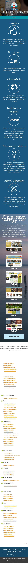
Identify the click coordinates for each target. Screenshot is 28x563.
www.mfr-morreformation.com (11, 480)
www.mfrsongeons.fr (8, 500)
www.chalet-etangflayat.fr (10, 369)
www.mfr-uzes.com (8, 507)
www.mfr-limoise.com (9, 465)
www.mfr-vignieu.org (8, 441)
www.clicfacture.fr (8, 376)
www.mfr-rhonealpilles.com (10, 409)
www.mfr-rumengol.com (9, 471)
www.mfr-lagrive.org (8, 432)
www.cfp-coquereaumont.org (10, 517)
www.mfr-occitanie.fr (8, 526)
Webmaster (15, 560)
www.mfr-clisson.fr (8, 453)
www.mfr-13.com (8, 411)
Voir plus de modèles (14, 336)
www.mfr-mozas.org (8, 443)
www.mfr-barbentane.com (10, 407)
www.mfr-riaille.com (9, 457)
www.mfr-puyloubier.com (9, 403)
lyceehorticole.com (8, 426)
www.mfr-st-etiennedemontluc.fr (12, 455)
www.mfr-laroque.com (9, 405)
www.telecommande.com (9, 378)
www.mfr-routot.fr (8, 515)
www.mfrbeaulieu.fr (8, 498)
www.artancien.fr (8, 365)
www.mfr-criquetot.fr (8, 519)
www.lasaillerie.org (9, 387)
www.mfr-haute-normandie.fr (10, 513)
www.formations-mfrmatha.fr (10, 486)
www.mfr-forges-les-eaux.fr (10, 521)
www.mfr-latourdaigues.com (10, 417)
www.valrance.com (8, 530)
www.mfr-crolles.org (8, 445)
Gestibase (19, 560)
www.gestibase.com (9, 384)
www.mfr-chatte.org (8, 439)
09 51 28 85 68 (9, 553)
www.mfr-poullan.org (8, 474)
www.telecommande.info (10, 386)
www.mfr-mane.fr (8, 534)
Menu (14, 17)
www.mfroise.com (8, 494)
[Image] (14, 250)
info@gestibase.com (15, 555)
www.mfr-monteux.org (9, 415)
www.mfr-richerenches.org (10, 418)
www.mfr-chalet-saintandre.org (11, 435)
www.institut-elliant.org (9, 472)
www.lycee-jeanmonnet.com (10, 382)
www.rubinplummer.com (9, 367)
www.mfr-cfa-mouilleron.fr (10, 371)
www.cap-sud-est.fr (8, 363)
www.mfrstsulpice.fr (8, 496)
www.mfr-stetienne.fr (9, 430)
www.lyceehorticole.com (9, 380)
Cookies (9, 560)
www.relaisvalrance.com (9, 532)
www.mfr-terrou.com (8, 528)
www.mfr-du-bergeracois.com (10, 398)
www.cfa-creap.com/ (8, 424)
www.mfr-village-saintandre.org (11, 433)
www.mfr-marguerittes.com (10, 506)
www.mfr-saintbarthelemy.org (10, 437)
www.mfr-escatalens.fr (9, 536)
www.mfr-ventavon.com (9, 413)
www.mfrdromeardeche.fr (10, 428)
